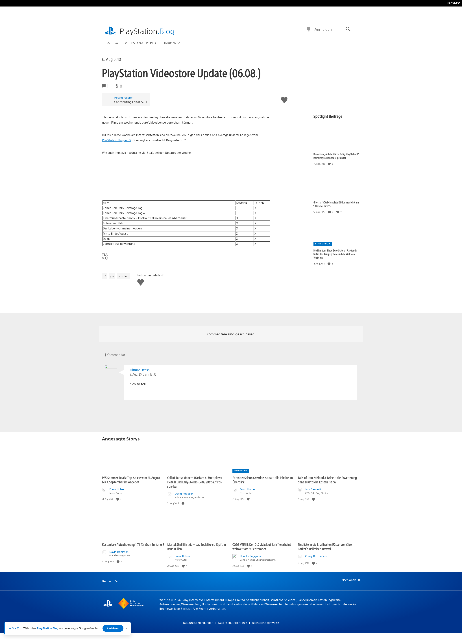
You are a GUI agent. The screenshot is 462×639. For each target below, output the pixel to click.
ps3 (104, 276)
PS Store (137, 43)
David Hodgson (184, 493)
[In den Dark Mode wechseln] (308, 29)
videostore (123, 276)
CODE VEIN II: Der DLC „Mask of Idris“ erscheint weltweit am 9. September (261, 546)
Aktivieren (113, 628)
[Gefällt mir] (329, 163)
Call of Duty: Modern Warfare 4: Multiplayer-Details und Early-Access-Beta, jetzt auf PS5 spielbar (195, 482)
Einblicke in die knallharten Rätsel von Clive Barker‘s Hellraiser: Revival (325, 546)
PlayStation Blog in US (116, 140)
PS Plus (151, 43)
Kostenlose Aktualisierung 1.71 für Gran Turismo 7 (133, 544)
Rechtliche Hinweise (265, 623)
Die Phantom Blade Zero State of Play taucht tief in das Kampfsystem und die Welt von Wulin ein (335, 254)
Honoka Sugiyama (250, 556)
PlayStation (147, 31)
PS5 (107, 43)
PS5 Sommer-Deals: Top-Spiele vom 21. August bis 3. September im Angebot (131, 480)
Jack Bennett (313, 489)
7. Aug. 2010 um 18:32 (143, 374)
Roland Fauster (123, 97)
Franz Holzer (117, 489)
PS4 (115, 43)
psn (112, 276)
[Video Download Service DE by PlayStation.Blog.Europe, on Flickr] (130, 190)
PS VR (124, 43)
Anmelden (323, 29)
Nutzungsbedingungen (198, 623)
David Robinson (118, 551)
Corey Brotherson (316, 556)
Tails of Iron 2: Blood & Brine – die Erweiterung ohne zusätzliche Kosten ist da (327, 480)
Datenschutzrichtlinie (232, 623)
